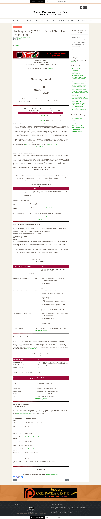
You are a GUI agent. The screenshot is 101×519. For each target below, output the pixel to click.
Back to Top (40, 148)
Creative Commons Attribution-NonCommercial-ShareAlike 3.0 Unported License (31, 513)
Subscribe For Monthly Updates (37, 1)
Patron (17, 45)
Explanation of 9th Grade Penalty (40, 216)
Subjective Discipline (41, 117)
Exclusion (43, 115)
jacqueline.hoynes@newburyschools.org (33, 436)
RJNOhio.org (50, 68)
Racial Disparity (42, 120)
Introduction (27, 144)
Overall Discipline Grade (52, 144)
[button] (23, 21)
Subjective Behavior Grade (53, 256)
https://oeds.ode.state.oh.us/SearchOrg (24, 413)
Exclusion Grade (52, 180)
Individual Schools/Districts (25, 37)
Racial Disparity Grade (31, 348)
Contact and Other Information (41, 146)
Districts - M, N (19, 38)
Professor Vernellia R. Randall (51, 474)
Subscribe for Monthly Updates (37, 517)
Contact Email (73, 61)
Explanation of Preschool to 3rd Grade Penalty (42, 207)
